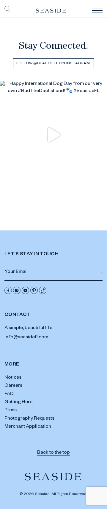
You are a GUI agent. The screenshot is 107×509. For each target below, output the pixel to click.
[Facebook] (8, 290)
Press (10, 410)
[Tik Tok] (42, 290)
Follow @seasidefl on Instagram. (53, 64)
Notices (12, 378)
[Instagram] (17, 290)
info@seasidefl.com (26, 337)
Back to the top (53, 453)
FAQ (9, 394)
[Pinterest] (34, 290)
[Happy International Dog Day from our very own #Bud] (53, 135)
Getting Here (18, 402)
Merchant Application (27, 427)
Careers (13, 386)
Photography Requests (29, 419)
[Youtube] (25, 290)
